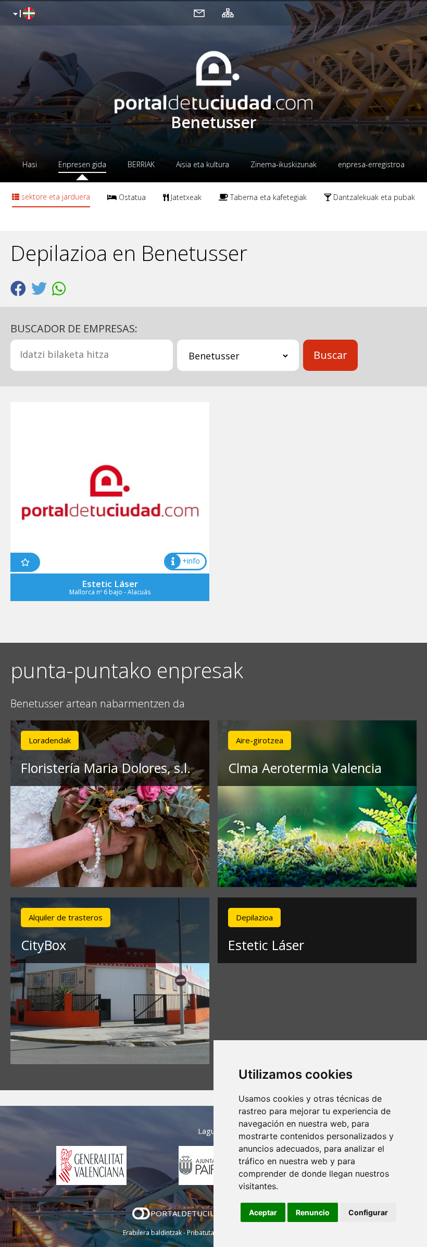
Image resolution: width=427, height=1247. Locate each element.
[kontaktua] (199, 12)
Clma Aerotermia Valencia (305, 768)
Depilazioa (254, 917)
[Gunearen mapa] (227, 12)
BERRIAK (141, 164)
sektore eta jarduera (54, 197)
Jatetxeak (185, 197)
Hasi (29, 164)
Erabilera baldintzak (152, 1232)
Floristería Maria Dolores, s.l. (106, 768)
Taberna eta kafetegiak (267, 197)
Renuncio (313, 1212)
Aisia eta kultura (202, 164)
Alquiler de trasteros (66, 917)
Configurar (368, 1212)
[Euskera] (22, 14)
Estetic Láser (266, 945)
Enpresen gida (82, 164)
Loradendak (50, 740)
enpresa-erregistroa (371, 164)
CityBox (43, 945)
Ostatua (131, 197)
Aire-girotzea (259, 740)
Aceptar (263, 1212)
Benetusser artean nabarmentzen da (97, 703)
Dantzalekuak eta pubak (373, 197)
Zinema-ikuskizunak (283, 164)
